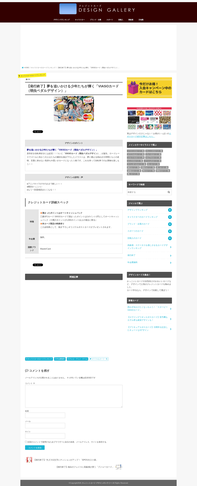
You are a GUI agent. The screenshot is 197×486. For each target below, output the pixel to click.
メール (28, 421)
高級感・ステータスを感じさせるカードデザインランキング (147, 246)
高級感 (130, 20)
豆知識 (141, 20)
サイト (28, 432)
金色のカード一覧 (134, 171)
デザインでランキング (62, 20)
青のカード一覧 (148, 171)
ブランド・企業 (95, 20)
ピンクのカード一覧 (135, 161)
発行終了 (131, 255)
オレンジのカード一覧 (154, 151)
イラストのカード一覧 (136, 151)
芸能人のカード (134, 238)
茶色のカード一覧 (147, 167)
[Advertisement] (98, 46)
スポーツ (110, 20)
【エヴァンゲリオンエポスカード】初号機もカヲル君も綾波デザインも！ (147, 318)
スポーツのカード (135, 231)
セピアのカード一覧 (153, 157)
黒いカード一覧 (133, 174)
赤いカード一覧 (162, 167)
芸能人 (120, 20)
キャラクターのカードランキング (40, 359)
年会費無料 (61, 359)
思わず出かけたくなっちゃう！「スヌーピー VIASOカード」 (147, 308)
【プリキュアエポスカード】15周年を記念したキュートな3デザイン (147, 328)
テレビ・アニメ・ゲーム (78, 359)
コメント (30, 383)
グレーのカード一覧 (153, 154)
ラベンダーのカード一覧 (136, 164)
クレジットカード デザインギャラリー (97, 483)
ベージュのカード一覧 (152, 161)
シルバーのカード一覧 (136, 157)
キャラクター (80, 20)
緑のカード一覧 (133, 167)
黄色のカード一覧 (162, 171)
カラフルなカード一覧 (100, 359)
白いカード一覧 (153, 164)
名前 (27, 411)
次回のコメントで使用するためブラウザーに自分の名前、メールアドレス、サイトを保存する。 (67, 442)
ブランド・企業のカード (138, 224)
